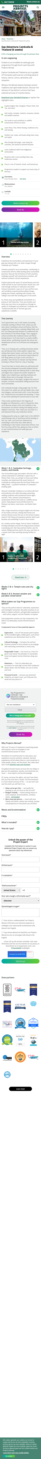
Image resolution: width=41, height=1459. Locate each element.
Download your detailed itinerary (14, 97)
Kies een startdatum (13, 704)
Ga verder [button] (9, 1456)
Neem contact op (33, 1)
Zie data (23, 179)
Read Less (20, 577)
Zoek (38, 6)
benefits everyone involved (20, 764)
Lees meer (20, 1088)
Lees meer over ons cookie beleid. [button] (16, 1453)
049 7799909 (12, 728)
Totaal (20, 710)
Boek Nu (20, 209)
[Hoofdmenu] (3, 7)
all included (15, 797)
